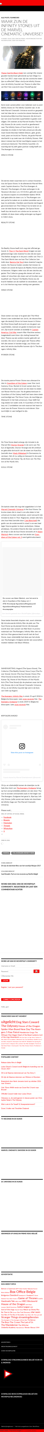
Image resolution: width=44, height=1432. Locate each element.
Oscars (15, 1312)
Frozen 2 (15, 1298)
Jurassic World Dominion (9, 1307)
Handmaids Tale (8, 1301)
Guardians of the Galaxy (17, 383)
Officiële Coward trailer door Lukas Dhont (16, 1094)
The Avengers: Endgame (26, 788)
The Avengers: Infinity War (12, 696)
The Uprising (35, 1041)
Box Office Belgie (22, 1292)
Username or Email (8, 966)
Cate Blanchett (30, 521)
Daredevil (14, 1295)
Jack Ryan (29, 1304)
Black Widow (5, 1292)
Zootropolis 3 (15, 1045)
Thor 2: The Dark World (19, 251)
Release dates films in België (11, 1062)
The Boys (5, 1322)
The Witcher (23, 1325)
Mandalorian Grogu (27, 1032)
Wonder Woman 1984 (32, 1327)
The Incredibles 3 (11, 1039)
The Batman (31, 1320)
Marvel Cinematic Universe (12, 509)
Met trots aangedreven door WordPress (27, 1426)
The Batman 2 (37, 1045)
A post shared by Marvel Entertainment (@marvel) (22, 777)
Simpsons (12, 1043)
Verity (33, 1037)
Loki (31, 1307)
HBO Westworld (29, 1301)
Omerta (31, 1045)
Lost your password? (15, 987)
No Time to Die (6, 1312)
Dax (24, 1039)
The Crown (15, 1322)
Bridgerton (5, 1295)
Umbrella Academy (8, 1327)
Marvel (6, 853)
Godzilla (36, 1039)
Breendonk (14, 1037)
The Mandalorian (9, 1325)
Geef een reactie (18, 40)
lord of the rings (7, 1310)
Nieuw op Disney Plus (31, 1310)
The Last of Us (27, 1322)
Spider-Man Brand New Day (15, 1029)
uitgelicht (8, 1022)
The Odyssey (9, 1026)
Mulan (21, 1309)
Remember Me (8, 976)
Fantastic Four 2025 (6, 1298)
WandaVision (20, 1327)
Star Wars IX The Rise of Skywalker (13, 1315)
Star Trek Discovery (23, 1312)
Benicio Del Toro (16, 262)
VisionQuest (15, 1041)
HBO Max (18, 1301)
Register (4, 987)
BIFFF (17, 1288)
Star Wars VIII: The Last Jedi (33, 1315)
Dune (36, 1295)
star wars (35, 1312)
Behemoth (19, 1039)
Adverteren (5, 1342)
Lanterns (35, 1035)
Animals (3, 1047)
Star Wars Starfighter (29, 1043)
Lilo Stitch (3, 1041)
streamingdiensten (29, 1317)
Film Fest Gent (23, 1037)
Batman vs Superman (8, 1288)
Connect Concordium (11, 999)
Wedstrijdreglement (9, 1346)
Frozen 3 (7, 1043)
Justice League (23, 1307)
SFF (25, 1041)
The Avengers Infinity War (23, 853)
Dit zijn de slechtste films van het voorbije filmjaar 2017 (21, 864)
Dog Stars (22, 1022)
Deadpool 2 (22, 1295)
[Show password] (36, 971)
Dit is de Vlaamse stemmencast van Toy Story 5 (18, 1073)
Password (4, 971)
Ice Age (29, 1037)
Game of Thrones (28, 1298)
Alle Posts (5, 17)
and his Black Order (15, 73)
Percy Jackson (19, 1043)
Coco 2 (40, 1039)
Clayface (37, 1037)
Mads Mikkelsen (19, 453)
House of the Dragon (29, 1026)
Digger (14, 1035)
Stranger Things (9, 1317)
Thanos (4, 73)
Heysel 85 (9, 1041)
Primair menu (41, 8)
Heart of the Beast (25, 1035)
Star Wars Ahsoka (24, 1045)
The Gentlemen (29, 1039)
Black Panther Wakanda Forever (28, 1288)
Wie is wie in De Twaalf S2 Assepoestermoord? (18, 1104)
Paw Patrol (13, 1032)
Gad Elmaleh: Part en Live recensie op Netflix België (19, 873)
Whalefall (29, 1041)
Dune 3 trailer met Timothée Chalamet (15, 1108)
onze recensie (28, 699)
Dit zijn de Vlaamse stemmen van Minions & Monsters (20, 1077)
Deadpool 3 (30, 1295)
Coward (34, 1022)
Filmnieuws (14, 17)
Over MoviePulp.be (8, 1351)
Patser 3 (9, 1045)
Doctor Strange (17, 445)
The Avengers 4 (6, 1320)
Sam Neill (21, 1041)
